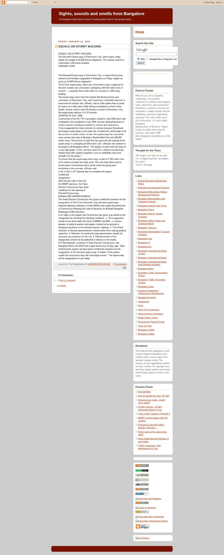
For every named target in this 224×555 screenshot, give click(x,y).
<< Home (61, 286)
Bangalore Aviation (147, 298)
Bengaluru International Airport (152, 258)
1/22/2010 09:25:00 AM (99, 264)
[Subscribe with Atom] (142, 490)
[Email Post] (123, 268)
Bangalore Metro (146, 269)
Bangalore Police (146, 210)
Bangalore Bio (144, 247)
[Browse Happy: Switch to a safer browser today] (142, 480)
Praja (140, 306)
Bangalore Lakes (146, 287)
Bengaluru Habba (146, 334)
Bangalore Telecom (147, 228)
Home (139, 32)
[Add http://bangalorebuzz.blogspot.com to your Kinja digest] (142, 512)
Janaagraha (143, 302)
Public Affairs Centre (148, 318)
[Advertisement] (91, 33)
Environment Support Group (151, 322)
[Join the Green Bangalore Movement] (142, 471)
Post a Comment (67, 280)
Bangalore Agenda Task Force (152, 206)
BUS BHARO (144, 392)
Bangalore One (145, 239)
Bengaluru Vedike (146, 330)
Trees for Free (145, 326)
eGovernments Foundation (150, 314)
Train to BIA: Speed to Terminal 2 (154, 414)
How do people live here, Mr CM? (154, 396)
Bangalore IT (144, 243)
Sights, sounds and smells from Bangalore (101, 13)
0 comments (120, 264)
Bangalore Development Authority (154, 188)
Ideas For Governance (148, 310)
